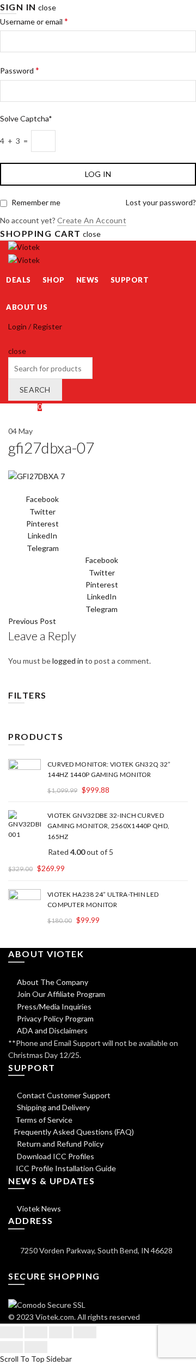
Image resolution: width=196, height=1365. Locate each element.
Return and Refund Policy (59, 1143)
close (47, 7)
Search (35, 389)
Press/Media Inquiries (53, 1006)
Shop (53, 280)
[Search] (11, 338)
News (87, 280)
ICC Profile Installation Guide (65, 1168)
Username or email (34, 21)
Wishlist (25, 406)
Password (19, 70)
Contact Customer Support (63, 1095)
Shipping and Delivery (52, 1107)
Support (130, 280)
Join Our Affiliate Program (60, 994)
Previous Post (32, 621)
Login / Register (35, 326)
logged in (67, 660)
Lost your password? (161, 202)
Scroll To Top (22, 1358)
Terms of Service (43, 1119)
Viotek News (38, 1208)
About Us (26, 307)
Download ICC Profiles (54, 1156)
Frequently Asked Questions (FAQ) (74, 1131)
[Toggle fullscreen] (60, 1332)
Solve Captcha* (26, 118)
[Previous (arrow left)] (11, 1347)
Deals (18, 280)
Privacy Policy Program (54, 1018)
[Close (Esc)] (11, 1332)
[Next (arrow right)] (35, 1347)
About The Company (51, 982)
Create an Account (91, 220)
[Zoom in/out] (85, 1332)
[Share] (35, 1332)
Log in (98, 174)
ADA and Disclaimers (51, 1030)
